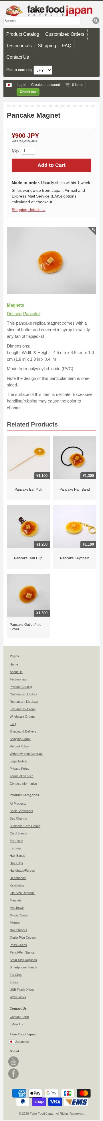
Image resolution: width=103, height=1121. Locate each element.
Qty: (16, 150)
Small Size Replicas (23, 960)
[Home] (51, 11)
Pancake (31, 313)
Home (14, 664)
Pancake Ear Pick (28, 490)
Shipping (47, 45)
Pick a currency (19, 70)
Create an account (45, 85)
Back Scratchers (21, 811)
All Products (18, 803)
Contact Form (19, 1017)
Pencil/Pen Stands (22, 952)
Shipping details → (28, 209)
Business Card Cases (25, 826)
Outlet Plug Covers (23, 937)
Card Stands (18, 833)
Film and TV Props (22, 709)
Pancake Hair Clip (28, 558)
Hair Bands (17, 855)
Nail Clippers (18, 930)
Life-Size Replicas (22, 893)
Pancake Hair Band (75, 490)
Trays (14, 982)
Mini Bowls (17, 907)
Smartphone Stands (23, 967)
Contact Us (17, 57)
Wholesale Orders (22, 716)
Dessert (14, 313)
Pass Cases (18, 945)
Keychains (17, 885)
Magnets (15, 305)
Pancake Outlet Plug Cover (25, 627)
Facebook (13, 1073)
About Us (16, 672)
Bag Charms (18, 818)
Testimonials (19, 45)
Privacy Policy (19, 768)
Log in (21, 85)
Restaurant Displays (24, 701)
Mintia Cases (19, 915)
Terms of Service (21, 776)
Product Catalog (22, 34)
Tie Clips (16, 974)
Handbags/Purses (22, 870)
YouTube (13, 1061)
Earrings (15, 848)
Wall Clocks (18, 997)
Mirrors (15, 922)
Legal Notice (18, 761)
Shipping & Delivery (23, 731)
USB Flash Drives (22, 989)
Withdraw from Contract (26, 753)
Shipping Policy (20, 739)
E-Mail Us (16, 1024)
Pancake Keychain (74, 558)
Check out (28, 92)
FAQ (66, 45)
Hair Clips (16, 863)
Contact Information (23, 783)
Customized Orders (64, 34)
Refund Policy (19, 746)
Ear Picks (16, 840)
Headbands (18, 878)
